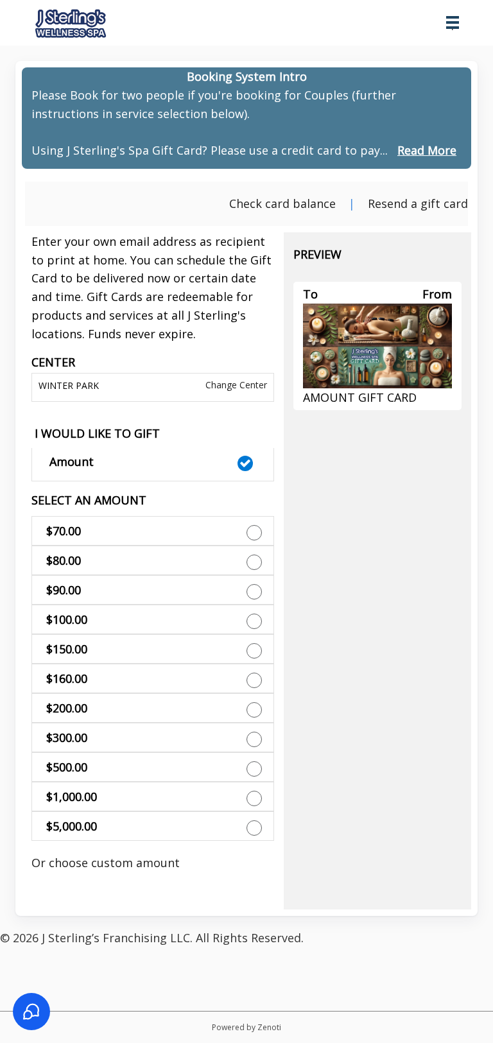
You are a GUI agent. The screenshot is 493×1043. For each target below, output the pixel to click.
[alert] (246, 118)
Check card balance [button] (282, 203)
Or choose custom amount (105, 862)
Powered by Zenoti (246, 1027)
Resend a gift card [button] (418, 203)
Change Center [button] (235, 385)
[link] (426, 150)
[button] (152, 464)
